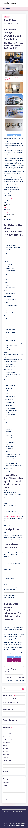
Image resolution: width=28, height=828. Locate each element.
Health (5, 788)
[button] (8, 671)
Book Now (14, 135)
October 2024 (7, 736)
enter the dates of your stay (14, 516)
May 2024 (5, 751)
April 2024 (6, 754)
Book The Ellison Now (14, 657)
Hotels (7, 16)
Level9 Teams (10, 669)
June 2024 (6, 748)
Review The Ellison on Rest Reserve (14, 660)
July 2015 (5, 772)
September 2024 (7, 739)
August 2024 (6, 742)
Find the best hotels (16, 811)
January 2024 (6, 763)
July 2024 (5, 745)
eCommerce (6, 782)
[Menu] (25, 3)
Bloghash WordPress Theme (16, 825)
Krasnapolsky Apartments (10, 702)
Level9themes (9, 3)
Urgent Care (6, 811)
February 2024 (7, 760)
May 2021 (5, 766)
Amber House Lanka (8, 713)
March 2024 (6, 757)
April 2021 (5, 769)
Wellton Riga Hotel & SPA (10, 699)
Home (3, 8)
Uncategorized (7, 797)
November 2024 (7, 734)
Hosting (5, 791)
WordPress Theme (7, 800)
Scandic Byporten (8, 709)
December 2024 (7, 731)
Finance (5, 785)
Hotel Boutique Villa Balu (10, 706)
